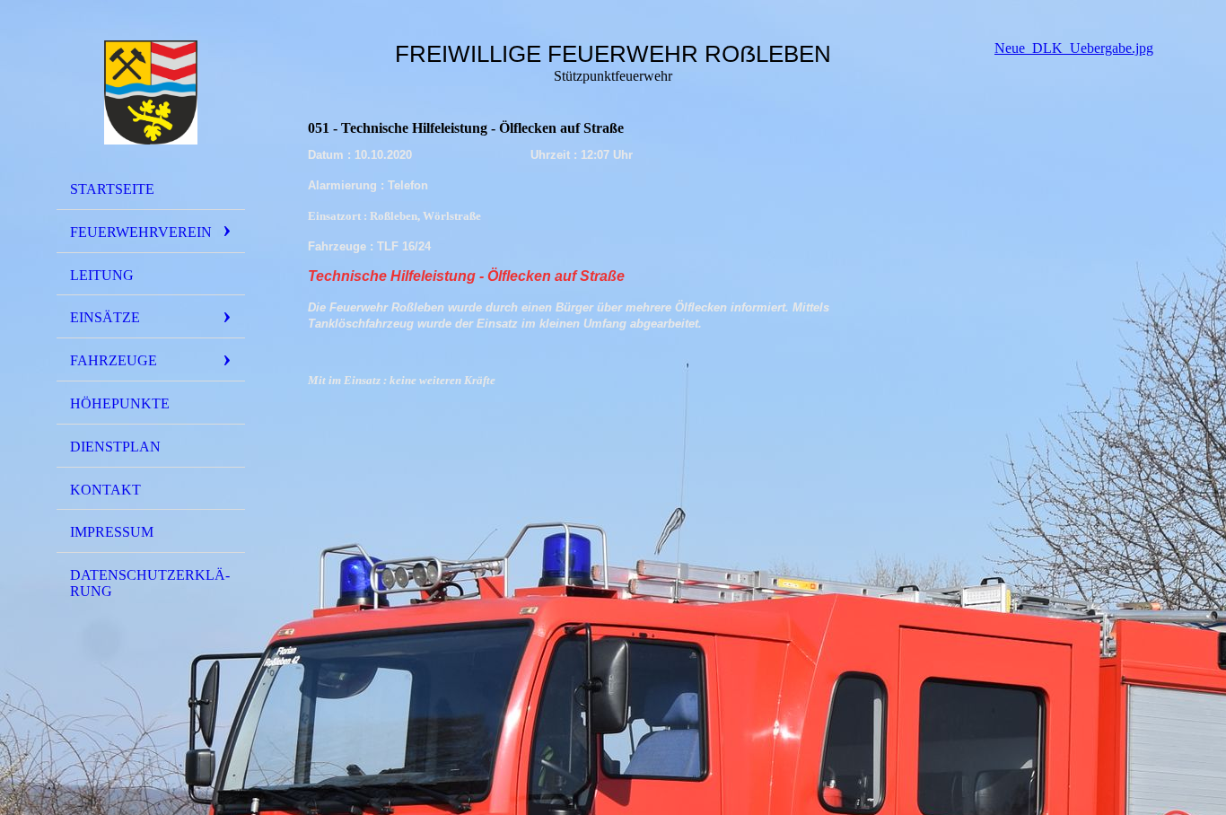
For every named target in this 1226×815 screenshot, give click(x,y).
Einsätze (105, 317)
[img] (151, 92)
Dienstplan (115, 446)
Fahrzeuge (113, 360)
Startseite (112, 189)
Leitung (102, 275)
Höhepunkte (120, 403)
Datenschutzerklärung (150, 583)
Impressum (111, 531)
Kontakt (105, 489)
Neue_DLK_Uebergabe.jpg (1073, 48)
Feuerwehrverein (141, 232)
